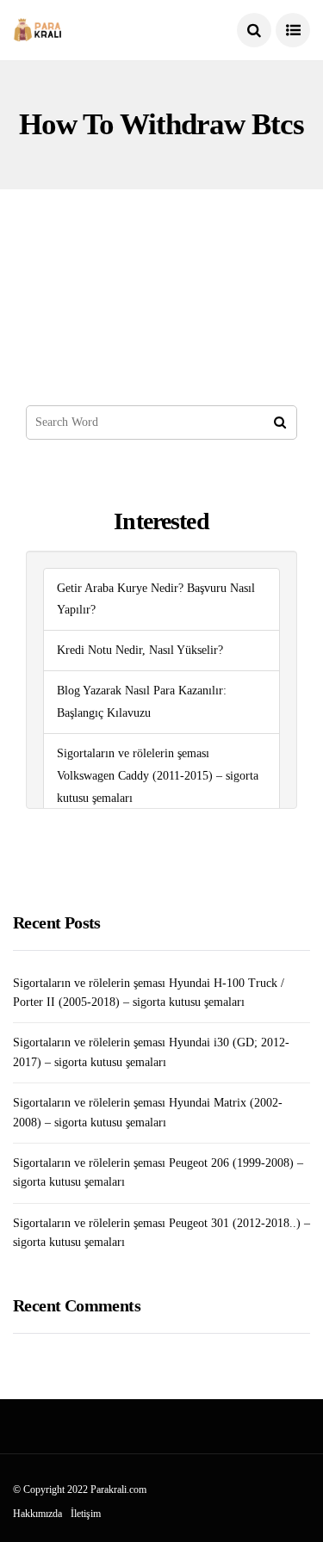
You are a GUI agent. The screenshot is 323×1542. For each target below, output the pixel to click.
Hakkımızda (37, 1514)
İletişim (86, 1514)
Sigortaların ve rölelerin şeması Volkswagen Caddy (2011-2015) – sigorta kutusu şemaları (157, 776)
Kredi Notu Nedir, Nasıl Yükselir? (140, 650)
